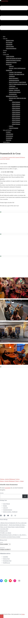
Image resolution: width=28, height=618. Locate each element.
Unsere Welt (6, 54)
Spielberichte (9, 70)
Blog (4, 36)
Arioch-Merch (6, 142)
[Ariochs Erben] (4, 1)
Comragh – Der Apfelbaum (15, 72)
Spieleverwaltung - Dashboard (10, 511)
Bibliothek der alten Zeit (11, 96)
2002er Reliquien (16, 120)
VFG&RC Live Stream (5, 532)
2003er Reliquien (16, 122)
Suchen (2, 493)
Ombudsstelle (9, 44)
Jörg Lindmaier (4, 157)
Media (4, 52)
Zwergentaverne (13, 94)
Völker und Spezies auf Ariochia (13, 58)
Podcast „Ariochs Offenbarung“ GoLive (9, 479)
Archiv (1, 542)
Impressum (8, 140)
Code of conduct (10, 46)
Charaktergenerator (7, 509)
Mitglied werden (10, 40)
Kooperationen (9, 136)
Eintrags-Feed (6, 558)
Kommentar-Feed (7, 560)
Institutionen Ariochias (11, 62)
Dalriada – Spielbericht (14, 90)
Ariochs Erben (2, 158)
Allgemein (23, 157)
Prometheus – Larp (13, 88)
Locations (8, 132)
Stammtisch (8, 158)
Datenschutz (6, 600)
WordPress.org (6, 562)
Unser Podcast (6, 503)
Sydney (23, 614)
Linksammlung (9, 134)
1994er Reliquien (16, 104)
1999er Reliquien (16, 114)
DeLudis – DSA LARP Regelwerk (17, 68)
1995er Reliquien (16, 106)
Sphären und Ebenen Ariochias (13, 60)
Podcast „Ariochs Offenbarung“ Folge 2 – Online (11, 481)
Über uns (5, 38)
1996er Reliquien (16, 108)
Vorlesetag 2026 (4, 530)
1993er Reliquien (16, 102)
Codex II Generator (13, 128)
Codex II (11, 126)
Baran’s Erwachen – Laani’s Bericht (17, 82)
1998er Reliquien (16, 112)
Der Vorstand (9, 42)
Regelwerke (9, 64)
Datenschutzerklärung (11, 48)
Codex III (11, 66)
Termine (5, 50)
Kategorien (2, 547)
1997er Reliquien (16, 110)
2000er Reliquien (16, 116)
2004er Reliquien (16, 124)
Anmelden (5, 556)
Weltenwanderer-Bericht (14, 92)
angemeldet (7, 487)
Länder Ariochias (10, 56)
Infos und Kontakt (7, 130)
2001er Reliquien (16, 118)
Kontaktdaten (9, 138)
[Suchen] (25, 496)
